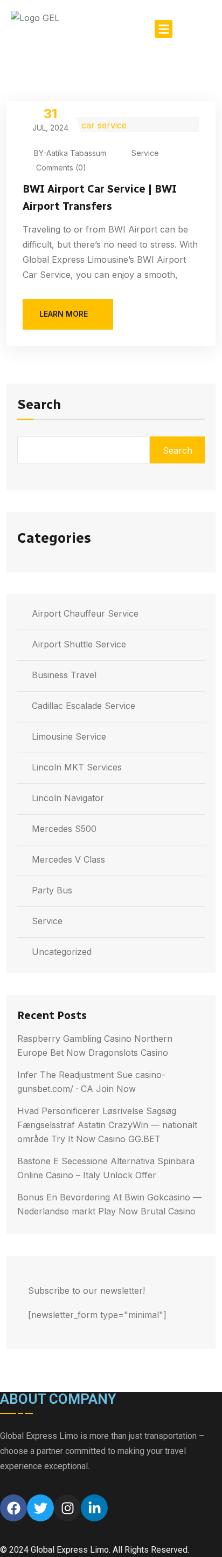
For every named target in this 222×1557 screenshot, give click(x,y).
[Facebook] (13, 1507)
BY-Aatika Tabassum (70, 153)
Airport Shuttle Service (79, 644)
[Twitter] (40, 1507)
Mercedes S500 (64, 828)
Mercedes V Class (68, 859)
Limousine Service (69, 736)
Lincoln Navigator (68, 798)
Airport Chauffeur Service (85, 613)
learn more (63, 313)
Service (145, 153)
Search (39, 405)
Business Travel (64, 675)
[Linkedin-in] (94, 1507)
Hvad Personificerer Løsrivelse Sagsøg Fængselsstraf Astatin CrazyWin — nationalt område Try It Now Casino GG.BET (107, 1124)
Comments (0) (60, 167)
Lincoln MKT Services (77, 767)
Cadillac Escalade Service (83, 705)
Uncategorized (62, 951)
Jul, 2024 (50, 119)
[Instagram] (67, 1507)
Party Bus (52, 890)
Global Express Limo (70, 1550)
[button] (163, 29)
